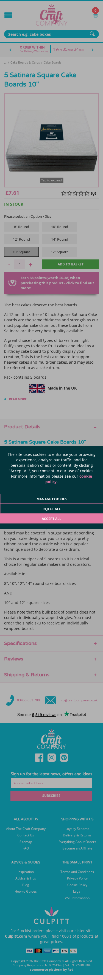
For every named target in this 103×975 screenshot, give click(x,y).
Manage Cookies (52, 499)
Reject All (52, 509)
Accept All (51, 518)
